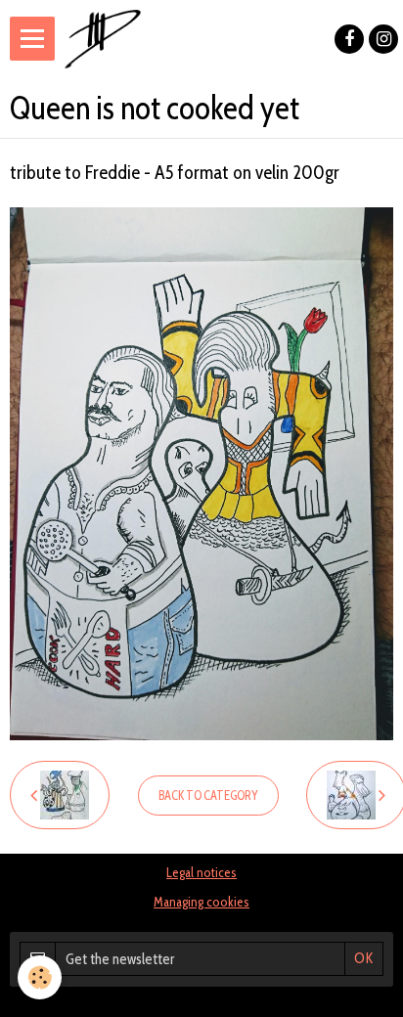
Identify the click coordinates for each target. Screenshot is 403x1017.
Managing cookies (201, 901)
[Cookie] (40, 977)
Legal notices (201, 872)
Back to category (208, 795)
